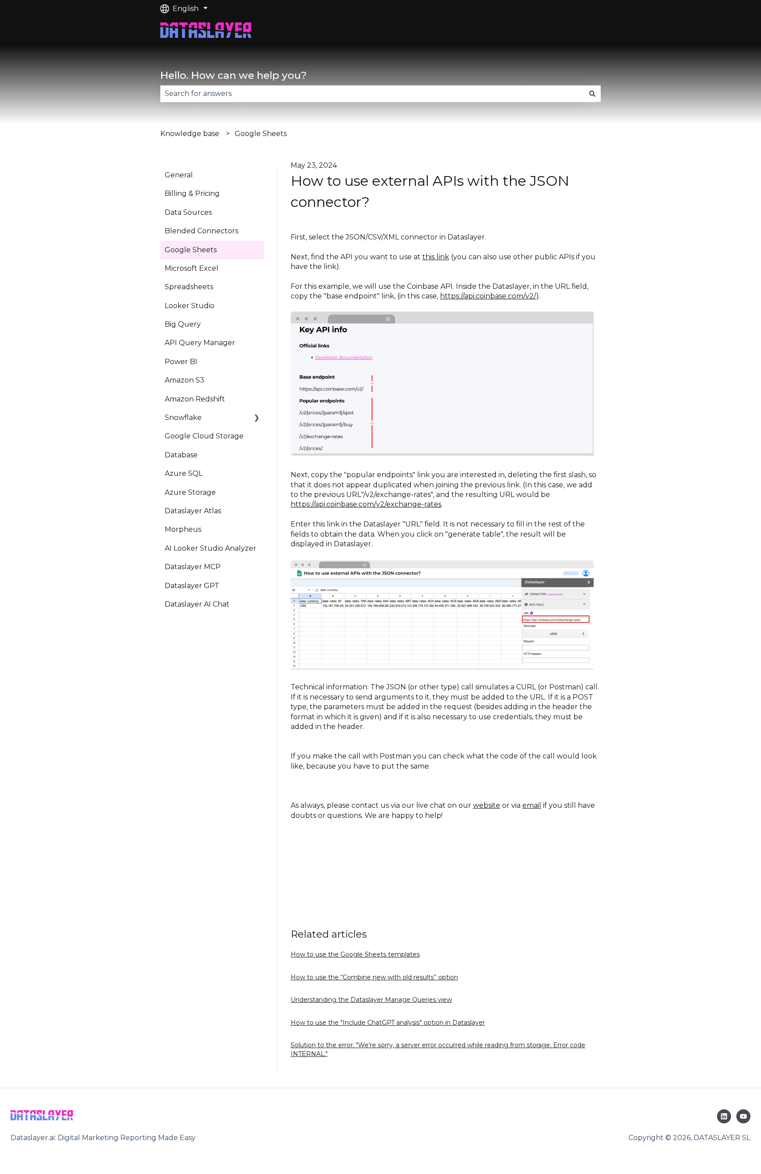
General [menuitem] (179, 175)
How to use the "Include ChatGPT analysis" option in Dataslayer (388, 1023)
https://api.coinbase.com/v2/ (488, 296)
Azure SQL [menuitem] (184, 473)
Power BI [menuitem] (181, 361)
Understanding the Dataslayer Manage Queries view (371, 1000)
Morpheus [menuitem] (183, 529)
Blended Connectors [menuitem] (201, 231)
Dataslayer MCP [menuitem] (193, 567)
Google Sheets (261, 133)
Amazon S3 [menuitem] (184, 380)
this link (435, 257)
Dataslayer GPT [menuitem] (192, 585)
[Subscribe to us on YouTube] (743, 1116)
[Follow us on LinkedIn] (724, 1116)
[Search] (592, 93)
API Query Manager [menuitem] (200, 343)
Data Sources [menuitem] (188, 212)
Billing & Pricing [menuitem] (192, 193)
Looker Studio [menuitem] (189, 306)
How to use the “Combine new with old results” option (374, 977)
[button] (257, 418)
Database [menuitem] (181, 455)
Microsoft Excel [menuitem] (191, 268)
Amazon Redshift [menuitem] (195, 399)
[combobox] (372, 93)
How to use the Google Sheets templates (355, 954)
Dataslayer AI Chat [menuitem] (197, 604)
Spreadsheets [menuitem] (189, 287)
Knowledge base (189, 133)
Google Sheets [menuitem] (191, 250)
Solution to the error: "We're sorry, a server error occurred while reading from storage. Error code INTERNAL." (438, 1049)
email (531, 805)
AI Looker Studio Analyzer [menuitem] (210, 548)
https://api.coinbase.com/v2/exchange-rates (366, 504)
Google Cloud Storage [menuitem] (204, 436)
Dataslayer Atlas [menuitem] (193, 511)
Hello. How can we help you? (233, 75)
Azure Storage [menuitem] (190, 492)
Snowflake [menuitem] (183, 417)
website (486, 805)
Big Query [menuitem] (183, 324)
